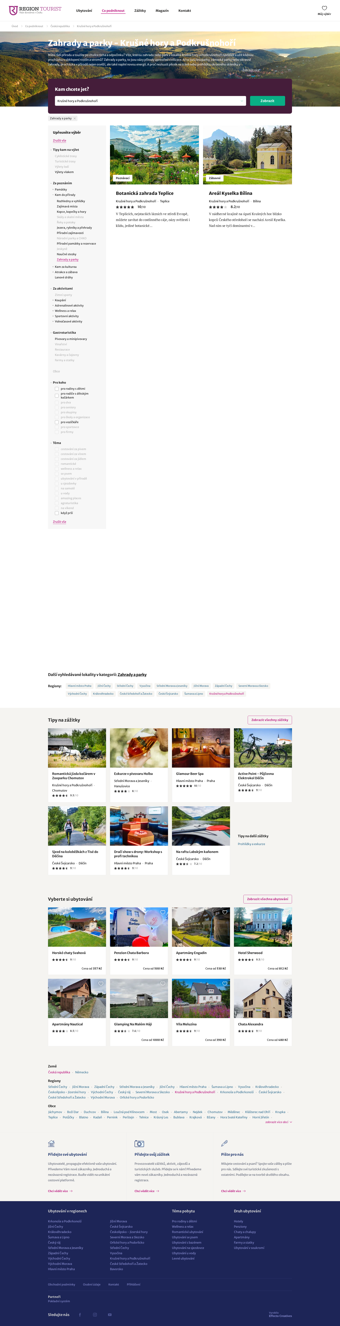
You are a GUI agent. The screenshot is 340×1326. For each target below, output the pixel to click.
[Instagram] (94, 1314)
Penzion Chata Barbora (131, 953)
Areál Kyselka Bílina (230, 193)
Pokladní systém (59, 1301)
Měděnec (234, 1112)
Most (153, 1112)
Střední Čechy (125, 686)
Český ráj (124, 1092)
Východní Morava (103, 1097)
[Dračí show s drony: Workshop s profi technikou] (139, 826)
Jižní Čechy (104, 686)
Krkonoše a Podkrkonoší (237, 1092)
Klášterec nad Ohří (257, 1112)
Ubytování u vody (184, 1253)
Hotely (238, 1221)
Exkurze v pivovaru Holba (133, 774)
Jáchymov (55, 1112)
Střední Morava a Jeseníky (172, 686)
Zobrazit (267, 101)
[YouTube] (109, 1314)
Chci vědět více (58, 1191)
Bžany (211, 1117)
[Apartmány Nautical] (77, 998)
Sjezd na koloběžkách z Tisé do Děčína (75, 854)
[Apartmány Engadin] (201, 927)
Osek (165, 1112)
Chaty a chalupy (245, 1232)
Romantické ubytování (187, 1232)
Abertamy (181, 1112)
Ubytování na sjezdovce (188, 1248)
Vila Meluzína (186, 1024)
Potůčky (68, 1117)
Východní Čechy (77, 693)
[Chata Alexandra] (263, 998)
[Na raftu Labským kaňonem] (201, 826)
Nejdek (197, 1112)
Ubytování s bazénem (186, 1242)
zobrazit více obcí (276, 1122)
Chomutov (215, 1112)
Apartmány (241, 1237)
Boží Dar (73, 1112)
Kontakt (184, 11)
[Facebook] (79, 1314)
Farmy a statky (244, 1242)
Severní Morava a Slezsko (253, 686)
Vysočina (145, 686)
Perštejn (128, 1117)
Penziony (240, 1226)
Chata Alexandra (250, 1024)
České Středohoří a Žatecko (136, 693)
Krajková (195, 1117)
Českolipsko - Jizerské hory (67, 1092)
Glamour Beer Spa (189, 774)
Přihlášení (133, 1284)
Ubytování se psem (185, 1237)
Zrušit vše (59, 140)
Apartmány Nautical (67, 1024)
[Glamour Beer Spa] (201, 748)
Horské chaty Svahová (69, 953)
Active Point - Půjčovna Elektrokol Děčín (256, 776)
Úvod (15, 26)
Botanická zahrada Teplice (145, 193)
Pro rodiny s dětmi (184, 1221)
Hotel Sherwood (250, 953)
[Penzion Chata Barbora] (139, 927)
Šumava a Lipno (193, 693)
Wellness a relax (182, 1226)
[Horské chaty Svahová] (77, 927)
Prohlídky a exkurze (251, 844)
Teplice (53, 1117)
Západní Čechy (223, 686)
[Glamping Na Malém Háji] (139, 998)
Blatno (83, 1117)
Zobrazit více (251, 70)
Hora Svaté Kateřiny (233, 1117)
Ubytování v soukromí (249, 1248)
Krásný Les (161, 1117)
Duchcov (90, 1112)
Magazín (162, 11)
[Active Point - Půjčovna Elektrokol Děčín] (263, 748)
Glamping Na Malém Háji (133, 1024)
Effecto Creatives (280, 1314)
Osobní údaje (92, 1284)
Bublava (178, 1117)
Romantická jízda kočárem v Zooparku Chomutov (73, 776)
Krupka (280, 1112)
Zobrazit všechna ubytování (267, 899)
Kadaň (97, 1117)
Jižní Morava (201, 686)
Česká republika (60, 26)
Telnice (144, 1117)
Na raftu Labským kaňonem (197, 852)
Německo (81, 1072)
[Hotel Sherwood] (263, 927)
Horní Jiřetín (260, 1117)
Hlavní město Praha (79, 686)
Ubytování (84, 11)
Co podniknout (113, 11)
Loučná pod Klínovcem (129, 1112)
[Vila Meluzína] (201, 998)
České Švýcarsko (168, 693)
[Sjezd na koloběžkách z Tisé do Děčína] (77, 826)
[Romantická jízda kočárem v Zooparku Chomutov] (77, 748)
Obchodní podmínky (61, 1284)
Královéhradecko (103, 693)
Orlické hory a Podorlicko (137, 1097)
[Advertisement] (77, 598)
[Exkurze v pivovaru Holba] (139, 748)
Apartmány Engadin (191, 953)
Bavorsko (116, 1269)
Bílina (105, 1112)
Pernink (112, 1117)
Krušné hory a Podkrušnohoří (94, 26)
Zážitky (140, 11)
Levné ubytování (183, 1258)
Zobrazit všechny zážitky (269, 720)
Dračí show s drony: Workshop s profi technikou (138, 854)
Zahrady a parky (132, 674)
